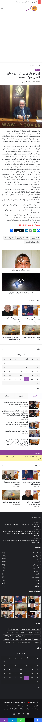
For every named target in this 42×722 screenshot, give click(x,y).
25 (32, 379)
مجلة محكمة (36, 639)
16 (4, 371)
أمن (38, 559)
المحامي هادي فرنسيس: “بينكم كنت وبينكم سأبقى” (31, 319)
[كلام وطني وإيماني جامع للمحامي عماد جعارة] (11, 310)
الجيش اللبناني (35, 629)
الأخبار (31, 65)
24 (37, 379)
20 (21, 375)
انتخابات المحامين (25, 629)
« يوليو (38, 388)
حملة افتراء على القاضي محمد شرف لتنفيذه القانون (11, 338)
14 (15, 371)
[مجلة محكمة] (31, 8)
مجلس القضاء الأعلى (26, 639)
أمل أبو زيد (34, 238)
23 (4, 375)
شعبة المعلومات (20, 632)
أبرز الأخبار (36, 556)
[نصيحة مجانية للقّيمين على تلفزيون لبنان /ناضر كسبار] (7, 614)
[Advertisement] (21, 41)
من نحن (6, 709)
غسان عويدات (28, 636)
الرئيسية (36, 65)
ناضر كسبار (6, 639)
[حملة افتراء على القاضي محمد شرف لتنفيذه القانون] (11, 330)
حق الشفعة (8, 238)
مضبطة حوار (35, 577)
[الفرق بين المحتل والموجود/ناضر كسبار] (11, 475)
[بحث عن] (40, 9)
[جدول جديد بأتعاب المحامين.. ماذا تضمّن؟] (34, 433)
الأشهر (35, 396)
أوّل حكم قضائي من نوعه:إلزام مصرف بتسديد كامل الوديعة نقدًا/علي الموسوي (17, 423)
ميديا (38, 583)
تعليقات (7, 396)
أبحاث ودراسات (34, 553)
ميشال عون (15, 639)
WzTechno (33, 702)
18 (32, 375)
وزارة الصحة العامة (10, 642)
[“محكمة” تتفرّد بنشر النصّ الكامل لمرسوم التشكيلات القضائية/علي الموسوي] (34, 405)
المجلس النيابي (22, 238)
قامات (37, 574)
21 (15, 375)
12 (26, 371)
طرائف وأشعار (35, 568)
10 (37, 371)
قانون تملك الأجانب (32, 242)
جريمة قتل (36, 632)
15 (10, 371)
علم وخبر (36, 571)
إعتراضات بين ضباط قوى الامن (31, 337)
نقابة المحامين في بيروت (24, 642)
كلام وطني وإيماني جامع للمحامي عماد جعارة (11, 319)
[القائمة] (2, 9)
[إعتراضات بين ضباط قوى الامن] (31, 330)
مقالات (37, 580)
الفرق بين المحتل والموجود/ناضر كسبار (26, 2)
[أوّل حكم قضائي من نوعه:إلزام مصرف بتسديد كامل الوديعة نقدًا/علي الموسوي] (34, 425)
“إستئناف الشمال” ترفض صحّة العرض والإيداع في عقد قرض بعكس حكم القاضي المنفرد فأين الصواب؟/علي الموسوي (16, 442)
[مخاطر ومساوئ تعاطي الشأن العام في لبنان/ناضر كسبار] (34, 614)
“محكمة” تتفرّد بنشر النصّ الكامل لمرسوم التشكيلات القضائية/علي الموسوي (16, 403)
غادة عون (37, 636)
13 (21, 371)
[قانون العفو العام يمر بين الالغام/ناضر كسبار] (21, 614)
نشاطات (37, 586)
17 (37, 375)
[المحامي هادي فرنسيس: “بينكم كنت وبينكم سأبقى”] (31, 310)
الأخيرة (21, 396)
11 (32, 371)
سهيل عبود (29, 632)
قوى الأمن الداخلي (8, 636)
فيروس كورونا (19, 636)
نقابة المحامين (36, 642)
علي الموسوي (9, 632)
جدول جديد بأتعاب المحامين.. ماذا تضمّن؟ (16, 431)
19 (26, 375)
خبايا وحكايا (36, 565)
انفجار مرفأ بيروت (13, 629)
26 (26, 379)
